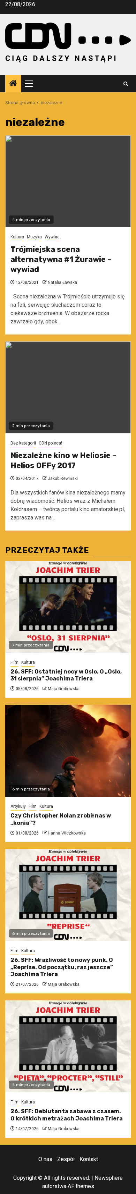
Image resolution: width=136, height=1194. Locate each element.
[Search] (125, 84)
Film (14, 662)
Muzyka (34, 237)
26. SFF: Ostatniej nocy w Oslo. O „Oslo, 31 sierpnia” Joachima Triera (66, 675)
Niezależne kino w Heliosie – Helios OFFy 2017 (63, 460)
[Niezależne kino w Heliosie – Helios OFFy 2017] (68, 387)
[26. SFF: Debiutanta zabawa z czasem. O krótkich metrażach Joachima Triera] (68, 1046)
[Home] (13, 84)
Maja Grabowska (64, 688)
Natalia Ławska (62, 282)
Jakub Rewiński (63, 478)
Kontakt (89, 1159)
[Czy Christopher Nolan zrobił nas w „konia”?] (68, 751)
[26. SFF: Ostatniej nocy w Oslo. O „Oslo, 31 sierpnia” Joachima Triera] (68, 607)
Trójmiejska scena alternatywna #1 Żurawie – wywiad (61, 259)
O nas (45, 1159)
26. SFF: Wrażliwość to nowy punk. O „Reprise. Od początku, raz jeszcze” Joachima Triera (61, 967)
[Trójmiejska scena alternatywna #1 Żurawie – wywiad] (68, 181)
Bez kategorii (23, 443)
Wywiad (52, 237)
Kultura (17, 237)
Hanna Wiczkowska (67, 833)
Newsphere (109, 1178)
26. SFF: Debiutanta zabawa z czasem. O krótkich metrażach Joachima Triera (66, 1115)
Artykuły (18, 806)
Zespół (66, 1159)
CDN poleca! (50, 443)
